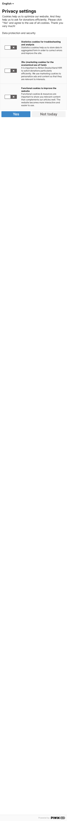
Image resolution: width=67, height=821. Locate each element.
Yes (16, 114)
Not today (48, 114)
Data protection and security (19, 33)
